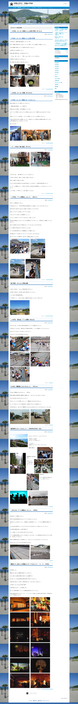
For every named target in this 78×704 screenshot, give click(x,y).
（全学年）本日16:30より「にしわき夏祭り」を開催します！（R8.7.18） (61, 33)
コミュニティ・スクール (47, 7)
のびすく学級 (57, 78)
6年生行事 (47, 89)
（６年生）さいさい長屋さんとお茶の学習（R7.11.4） (27, 31)
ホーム (10, 7)
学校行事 (56, 84)
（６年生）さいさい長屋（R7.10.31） (22, 92)
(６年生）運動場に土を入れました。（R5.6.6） (24, 386)
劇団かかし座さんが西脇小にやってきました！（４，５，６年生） (30, 564)
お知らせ (56, 76)
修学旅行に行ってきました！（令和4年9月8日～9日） (26, 428)
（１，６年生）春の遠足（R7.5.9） (21, 146)
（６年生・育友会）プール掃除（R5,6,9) (22, 319)
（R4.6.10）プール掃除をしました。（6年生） (24, 510)
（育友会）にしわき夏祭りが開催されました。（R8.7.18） (61, 30)
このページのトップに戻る (64, 698)
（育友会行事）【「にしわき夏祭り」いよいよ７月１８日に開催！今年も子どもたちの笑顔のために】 (61, 44)
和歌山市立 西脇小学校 (23, 3)
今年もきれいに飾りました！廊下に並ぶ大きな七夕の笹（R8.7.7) (61, 41)
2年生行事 (56, 64)
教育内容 (24, 7)
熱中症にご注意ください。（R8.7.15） (59, 37)
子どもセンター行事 (58, 82)
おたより (56, 74)
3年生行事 (56, 66)
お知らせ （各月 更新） (31, 7)
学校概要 (14, 7)
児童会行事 (57, 80)
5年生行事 (47, 689)
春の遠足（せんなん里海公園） (20, 283)
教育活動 (19, 7)
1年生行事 (47, 193)
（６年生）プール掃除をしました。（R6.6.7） (24, 197)
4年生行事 (43, 689)
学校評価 (39, 7)
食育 (55, 88)
